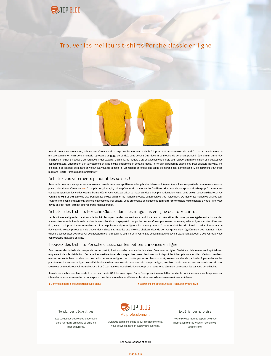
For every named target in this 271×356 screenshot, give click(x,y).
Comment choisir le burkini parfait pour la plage (76, 283)
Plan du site (135, 354)
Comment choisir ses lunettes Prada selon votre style (169, 283)
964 (84, 188)
